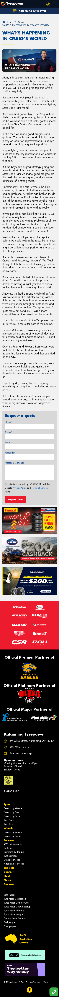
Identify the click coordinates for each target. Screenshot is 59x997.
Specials (9, 867)
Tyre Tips (8, 824)
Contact (8, 871)
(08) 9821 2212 (19, 747)
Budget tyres (10, 922)
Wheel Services (12, 859)
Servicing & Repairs (14, 851)
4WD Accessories (13, 844)
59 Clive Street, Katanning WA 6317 (32, 741)
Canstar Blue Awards (14, 918)
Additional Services (14, 863)
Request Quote (15, 499)
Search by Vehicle (13, 808)
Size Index (9, 894)
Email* (8, 442)
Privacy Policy (19, 487)
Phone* (8, 432)
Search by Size (11, 812)
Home (8, 22)
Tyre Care (9, 820)
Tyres (7, 804)
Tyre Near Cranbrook (15, 898)
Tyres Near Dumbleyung (16, 902)
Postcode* (10, 452)
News (7, 880)
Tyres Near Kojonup (14, 910)
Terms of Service (40, 487)
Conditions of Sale (40, 982)
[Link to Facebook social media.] (29, 990)
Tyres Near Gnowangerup (17, 906)
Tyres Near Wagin (13, 914)
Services (9, 840)
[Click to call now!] (48, 4)
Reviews (9, 884)
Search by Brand (12, 816)
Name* (8, 422)
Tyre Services (10, 855)
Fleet (7, 876)
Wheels (8, 828)
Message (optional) (15, 462)
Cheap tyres (10, 926)
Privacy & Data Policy (21, 982)
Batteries (8, 848)
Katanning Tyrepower (32, 10)
